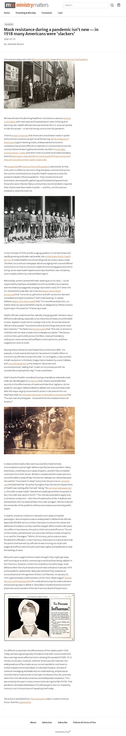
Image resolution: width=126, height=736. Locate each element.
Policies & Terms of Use (84, 722)
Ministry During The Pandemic (73, 59)
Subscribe (62, 722)
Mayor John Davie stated (24, 301)
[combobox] (86, 5)
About (33, 722)
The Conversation (37, 699)
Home (7, 13)
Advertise (47, 722)
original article (25, 702)
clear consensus (20, 135)
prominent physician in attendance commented (44, 394)
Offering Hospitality (41, 59)
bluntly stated (39, 329)
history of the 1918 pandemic (36, 166)
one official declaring (19, 363)
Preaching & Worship (26, 13)
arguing (34, 381)
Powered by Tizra (63, 732)
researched (13, 166)
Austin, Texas (18, 153)
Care (60, 13)
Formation (47, 13)
